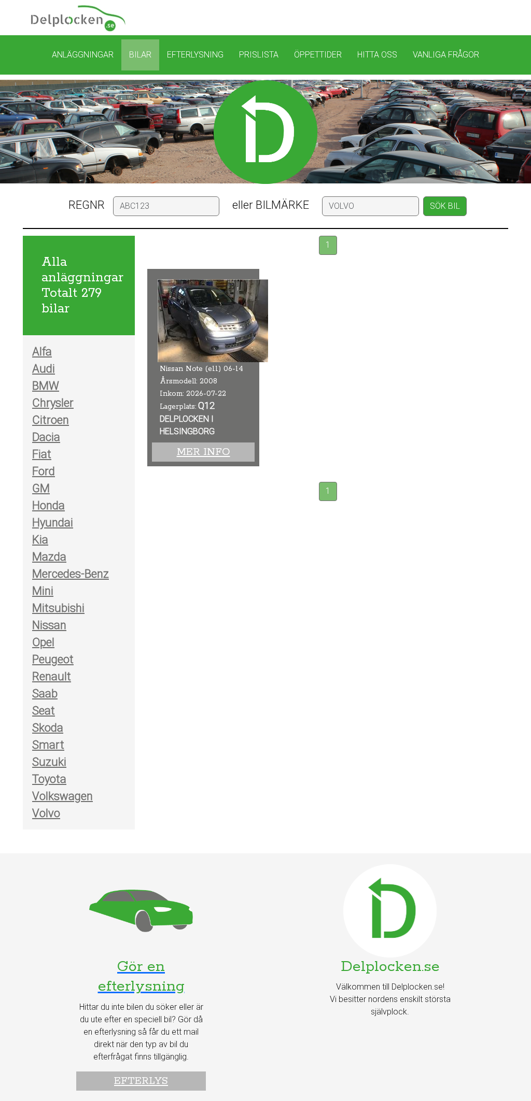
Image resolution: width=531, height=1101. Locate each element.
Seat (43, 710)
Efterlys (141, 1081)
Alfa (42, 351)
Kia (40, 539)
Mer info (203, 452)
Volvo (46, 813)
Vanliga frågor (446, 55)
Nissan (49, 625)
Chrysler (53, 402)
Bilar (140, 55)
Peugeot (53, 659)
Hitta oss (377, 55)
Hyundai (52, 522)
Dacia (46, 437)
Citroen (50, 419)
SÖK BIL (445, 206)
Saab (45, 693)
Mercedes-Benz (70, 573)
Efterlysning (195, 55)
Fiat (41, 454)
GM (41, 488)
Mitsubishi (58, 608)
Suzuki (49, 761)
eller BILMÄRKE (270, 204)
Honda (48, 505)
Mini (42, 590)
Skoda (47, 727)
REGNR (86, 204)
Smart (48, 744)
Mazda (49, 556)
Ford (43, 471)
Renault (51, 676)
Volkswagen (62, 796)
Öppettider (318, 55)
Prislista (258, 55)
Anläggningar (83, 55)
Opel (43, 642)
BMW (45, 385)
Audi (43, 368)
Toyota (49, 779)
